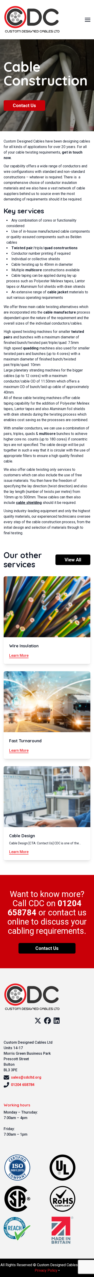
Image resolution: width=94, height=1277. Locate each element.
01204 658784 (22, 1085)
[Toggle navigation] (87, 19)
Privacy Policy (46, 1270)
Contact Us (24, 105)
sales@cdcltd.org (26, 1077)
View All (73, 560)
